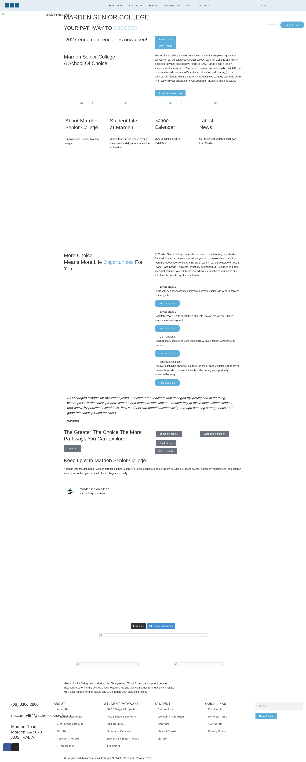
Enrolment (113, 745)
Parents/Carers (172, 5)
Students (153, 5)
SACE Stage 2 (168, 311)
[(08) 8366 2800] (7, 706)
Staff (189, 5)
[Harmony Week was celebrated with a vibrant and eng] (130, 516)
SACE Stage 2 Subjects (121, 716)
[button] (198, 287)
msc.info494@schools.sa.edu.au (41, 715)
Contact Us (203, 5)
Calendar (163, 723)
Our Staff (72, 448)
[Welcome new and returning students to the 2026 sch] (85, 557)
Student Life (166, 443)
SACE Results (166, 451)
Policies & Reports (68, 738)
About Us (62, 709)
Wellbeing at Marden (214, 433)
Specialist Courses (170, 361)
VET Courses (167, 336)
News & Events (167, 731)
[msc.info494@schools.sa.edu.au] (7, 717)
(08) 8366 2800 (25, 704)
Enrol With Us (116, 5)
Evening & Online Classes (123, 738)
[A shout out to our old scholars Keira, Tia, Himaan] (175, 513)
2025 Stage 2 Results (70, 723)
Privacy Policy (217, 731)
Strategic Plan (66, 745)
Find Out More (167, 303)
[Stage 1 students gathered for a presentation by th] (220, 524)
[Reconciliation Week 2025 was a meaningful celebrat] (175, 585)
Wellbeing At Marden (171, 716)
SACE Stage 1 (168, 286)
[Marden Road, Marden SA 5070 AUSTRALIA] (7, 728)
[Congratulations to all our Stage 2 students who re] (130, 561)
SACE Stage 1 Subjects (121, 709)
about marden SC (169, 433)
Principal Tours (217, 716)
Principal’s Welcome (69, 716)
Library (162, 738)
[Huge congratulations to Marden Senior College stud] (85, 524)
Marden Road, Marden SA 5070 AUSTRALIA (26, 732)
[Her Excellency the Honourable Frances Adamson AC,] (220, 572)
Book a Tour (135, 5)
